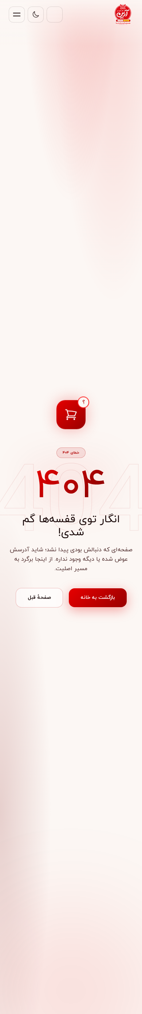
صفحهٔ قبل (39, 597)
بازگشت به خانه (97, 597)
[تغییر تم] (36, 15)
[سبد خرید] (55, 15)
